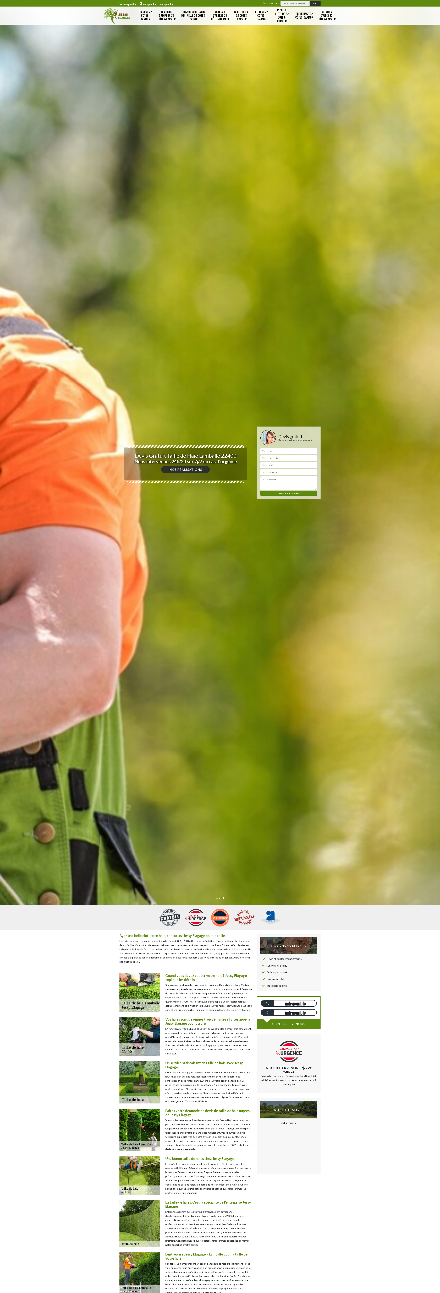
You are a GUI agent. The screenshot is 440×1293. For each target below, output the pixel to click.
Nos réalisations (185, 469)
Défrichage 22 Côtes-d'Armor (304, 15)
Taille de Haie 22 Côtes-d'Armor (242, 15)
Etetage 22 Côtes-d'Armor (261, 15)
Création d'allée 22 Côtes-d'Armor (327, 15)
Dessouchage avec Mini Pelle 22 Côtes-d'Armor (193, 15)
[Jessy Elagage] (116, 16)
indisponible (129, 4)
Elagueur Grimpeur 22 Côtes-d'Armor (167, 15)
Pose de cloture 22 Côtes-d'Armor (282, 15)
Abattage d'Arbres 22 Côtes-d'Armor (220, 15)
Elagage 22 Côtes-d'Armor (145, 15)
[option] (220, 517)
